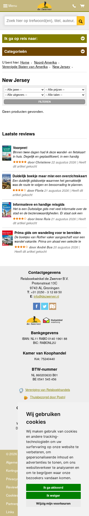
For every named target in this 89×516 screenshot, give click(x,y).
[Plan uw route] (52, 306)
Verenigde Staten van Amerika (25, 66)
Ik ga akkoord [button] (53, 487)
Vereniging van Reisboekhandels (47, 389)
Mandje (82, 5)
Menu (12, 5)
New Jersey (61, 66)
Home (24, 62)
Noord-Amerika (45, 62)
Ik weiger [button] (53, 495)
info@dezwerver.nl (46, 296)
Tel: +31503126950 (74, 6)
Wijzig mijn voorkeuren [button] (53, 503)
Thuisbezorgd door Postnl (47, 397)
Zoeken (81, 20)
